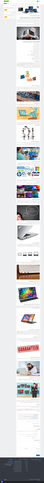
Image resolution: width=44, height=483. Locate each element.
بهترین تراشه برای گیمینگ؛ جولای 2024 (34, 418)
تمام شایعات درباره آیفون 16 (35, 417)
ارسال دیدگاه (38, 455)
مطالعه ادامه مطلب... (16, 471)
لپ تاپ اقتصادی (34, 3)
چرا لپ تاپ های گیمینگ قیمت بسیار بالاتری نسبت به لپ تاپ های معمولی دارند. (30, 416)
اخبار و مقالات (16, 3)
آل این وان (23, 3)
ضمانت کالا (20, 3)
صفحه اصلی (38, 3)
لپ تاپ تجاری (30, 3)
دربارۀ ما (13, 3)
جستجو (5, 9)
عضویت (5, 479)
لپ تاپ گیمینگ (26, 3)
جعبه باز (8, 3)
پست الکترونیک (26, 448)
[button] (6, 1)
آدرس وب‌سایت (38, 451)
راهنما (10, 3)
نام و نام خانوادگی (38, 448)
